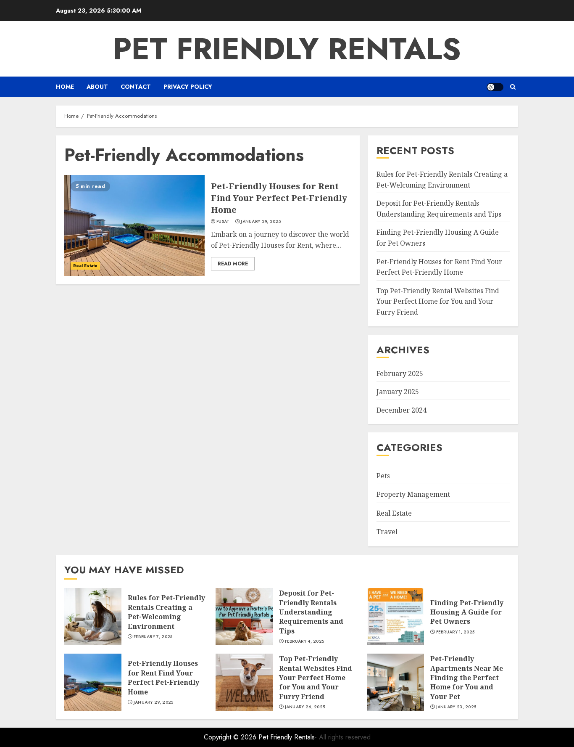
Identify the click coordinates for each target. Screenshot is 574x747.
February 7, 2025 (153, 637)
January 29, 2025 (261, 222)
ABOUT (97, 86)
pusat (223, 222)
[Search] (513, 87)
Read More (233, 264)
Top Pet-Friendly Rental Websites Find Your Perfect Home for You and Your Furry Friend (438, 301)
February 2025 (400, 373)
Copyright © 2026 (231, 737)
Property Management (413, 494)
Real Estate (85, 265)
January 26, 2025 (305, 707)
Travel (387, 531)
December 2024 (402, 410)
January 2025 (398, 391)
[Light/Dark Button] (495, 87)
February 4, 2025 (304, 641)
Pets (383, 475)
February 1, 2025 (455, 632)
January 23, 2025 (456, 707)
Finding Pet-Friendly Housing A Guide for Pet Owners (466, 612)
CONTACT (136, 86)
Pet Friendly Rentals (287, 49)
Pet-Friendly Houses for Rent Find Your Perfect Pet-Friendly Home (279, 197)
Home (65, 86)
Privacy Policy (187, 86)
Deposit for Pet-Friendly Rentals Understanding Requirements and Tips (311, 612)
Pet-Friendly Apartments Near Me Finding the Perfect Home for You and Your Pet (466, 677)
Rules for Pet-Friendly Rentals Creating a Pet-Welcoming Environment (166, 611)
